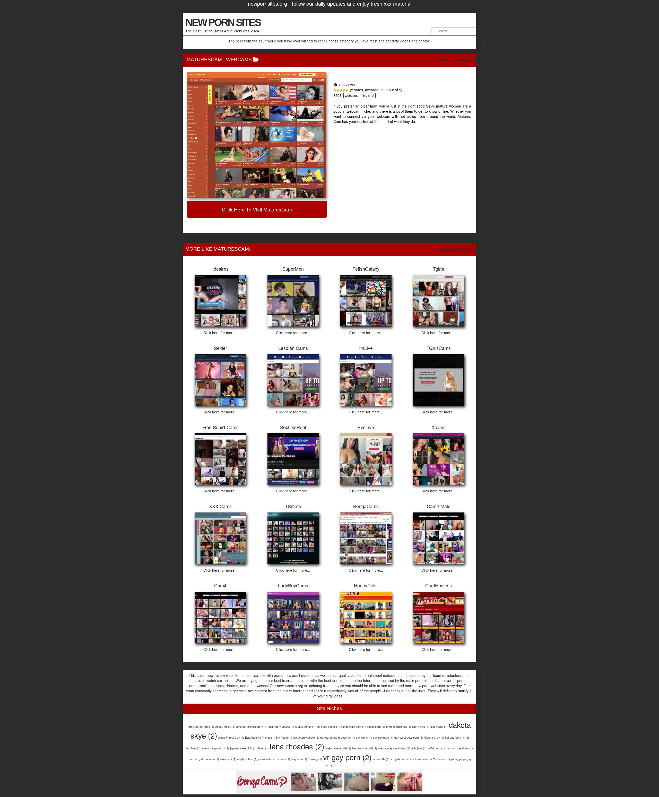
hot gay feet (454, 737)
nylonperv (228, 759)
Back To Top (455, 250)
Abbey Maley (225, 727)
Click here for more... (220, 332)
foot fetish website (306, 737)
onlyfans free (247, 759)
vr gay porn (347, 756)
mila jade (419, 748)
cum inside (439, 727)
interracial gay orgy (215, 748)
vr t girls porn (401, 759)
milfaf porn (436, 748)
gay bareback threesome (337, 737)
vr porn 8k (381, 759)
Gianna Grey (434, 737)
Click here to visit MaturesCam (257, 209)
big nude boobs (328, 727)
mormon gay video (459, 748)
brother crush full (398, 727)
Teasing (315, 759)
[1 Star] (334, 90)
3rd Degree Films (201, 727)
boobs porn (376, 727)
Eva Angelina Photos (260, 737)
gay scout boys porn (408, 737)
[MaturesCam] (257, 135)
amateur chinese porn (251, 727)
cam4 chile (420, 727)
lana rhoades (297, 746)
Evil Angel (284, 737)
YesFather (441, 759)
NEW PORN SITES (223, 22)
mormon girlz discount (203, 759)
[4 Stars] (344, 90)
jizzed (263, 748)
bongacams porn (353, 727)
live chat (368, 95)
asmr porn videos (281, 727)
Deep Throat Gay (231, 737)
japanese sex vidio (243, 748)
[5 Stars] (347, 90)
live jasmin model (364, 748)
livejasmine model (338, 748)
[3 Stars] (341, 90)
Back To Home (456, 60)
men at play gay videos (394, 748)
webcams (351, 95)
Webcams (239, 59)
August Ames (305, 727)
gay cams (364, 737)
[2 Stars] (338, 90)
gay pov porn (383, 737)
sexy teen (299, 759)
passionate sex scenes (274, 759)
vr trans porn (422, 759)
